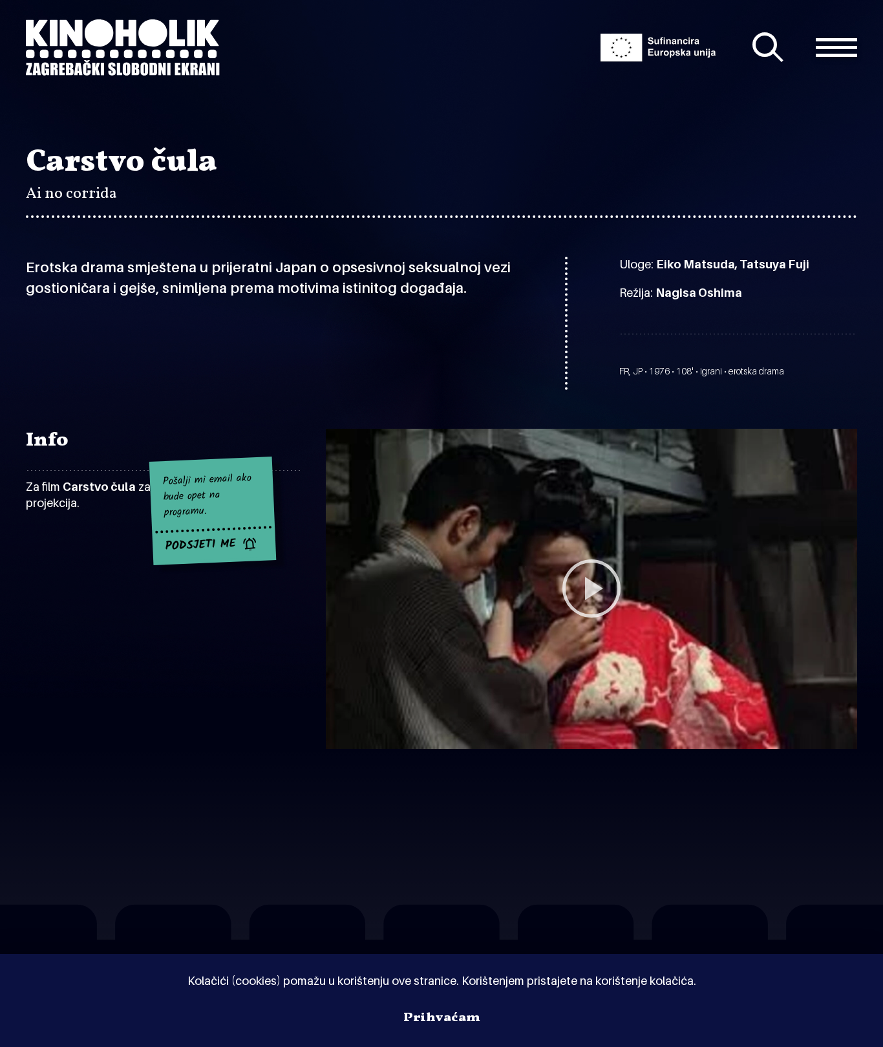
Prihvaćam (441, 1018)
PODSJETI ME (201, 545)
